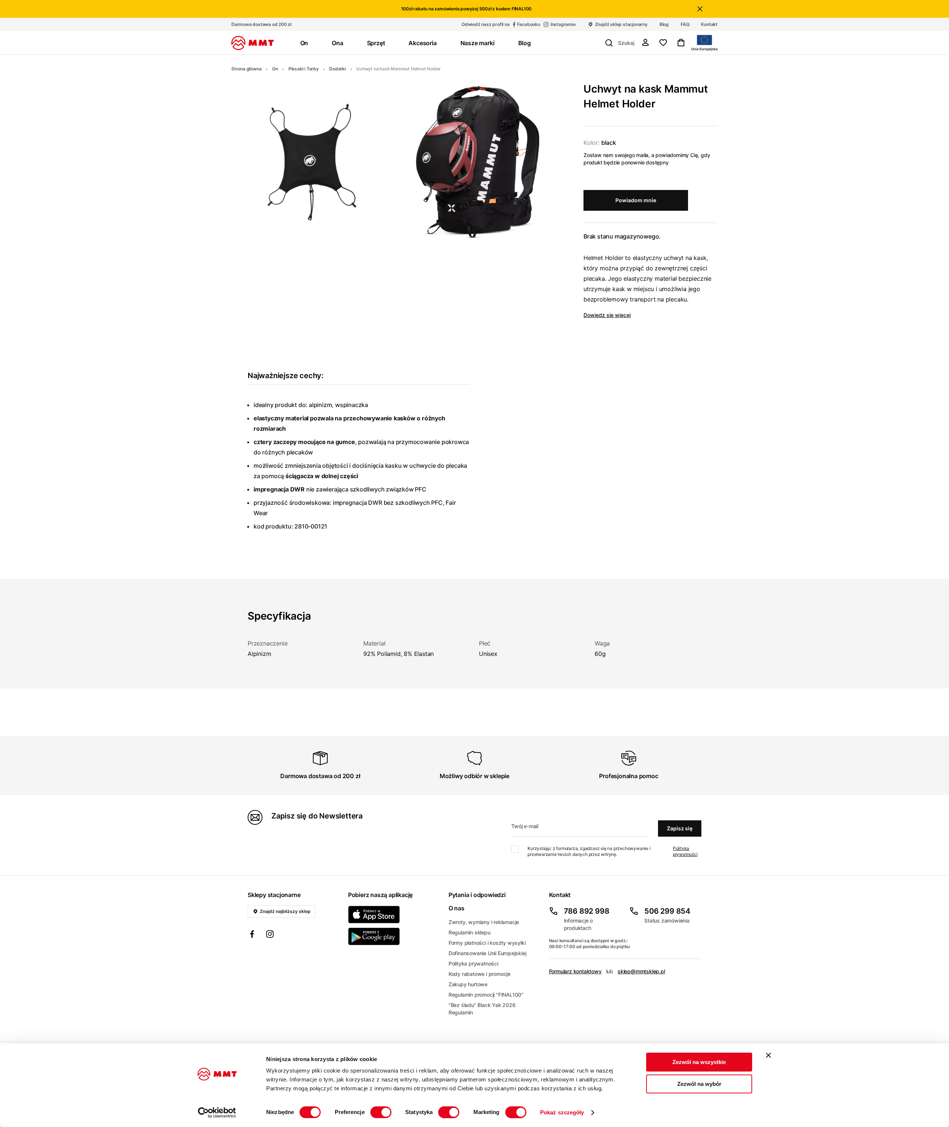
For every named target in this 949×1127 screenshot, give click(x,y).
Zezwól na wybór (699, 1084)
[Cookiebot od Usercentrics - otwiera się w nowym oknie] (217, 1112)
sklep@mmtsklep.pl (641, 971)
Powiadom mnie (635, 200)
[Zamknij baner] (768, 1055)
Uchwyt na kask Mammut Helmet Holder (398, 68)
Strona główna (246, 68)
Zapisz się (679, 828)
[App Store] (394, 914)
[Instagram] (269, 935)
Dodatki (337, 68)
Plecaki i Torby (303, 68)
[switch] (380, 1112)
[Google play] (394, 936)
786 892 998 (586, 911)
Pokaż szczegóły (562, 1112)
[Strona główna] (252, 43)
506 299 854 (667, 911)
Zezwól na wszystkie (699, 1062)
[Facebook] (252, 935)
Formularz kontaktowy (575, 971)
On (275, 68)
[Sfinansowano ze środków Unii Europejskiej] (704, 43)
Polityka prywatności (685, 851)
